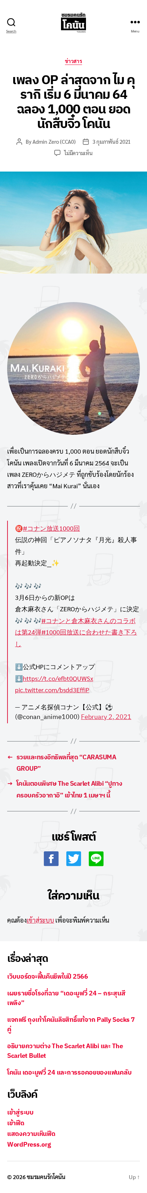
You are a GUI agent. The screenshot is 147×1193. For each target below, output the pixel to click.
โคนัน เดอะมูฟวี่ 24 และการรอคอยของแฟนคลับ (69, 1072)
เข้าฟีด (15, 1123)
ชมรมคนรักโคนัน (46, 1177)
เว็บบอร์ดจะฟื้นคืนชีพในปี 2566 (47, 976)
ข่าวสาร (73, 61)
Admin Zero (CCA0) (54, 141)
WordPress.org (29, 1144)
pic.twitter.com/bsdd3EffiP (52, 689)
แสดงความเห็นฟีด (31, 1134)
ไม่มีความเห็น (78, 152)
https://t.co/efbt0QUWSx (58, 678)
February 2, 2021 (106, 717)
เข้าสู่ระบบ (40, 920)
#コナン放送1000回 (51, 528)
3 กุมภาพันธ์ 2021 (111, 141)
